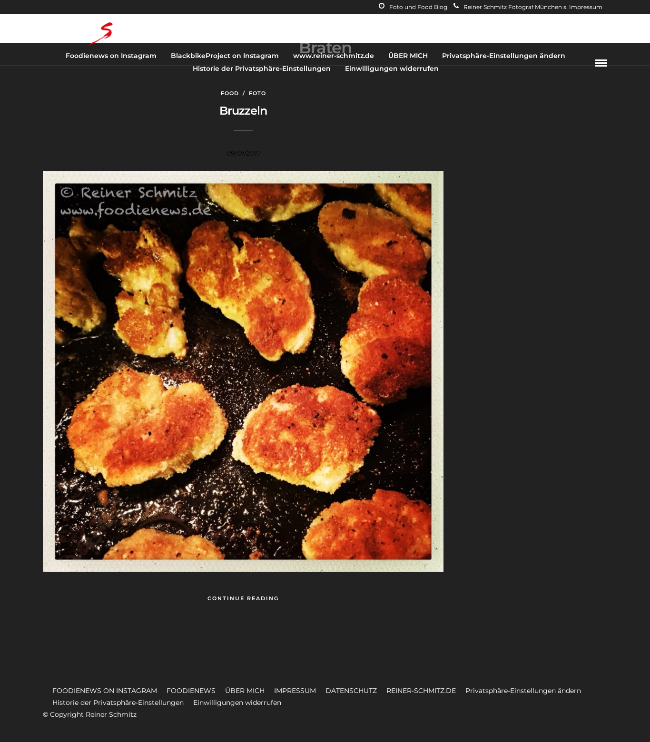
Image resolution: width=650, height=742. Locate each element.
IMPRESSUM (295, 690)
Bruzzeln (243, 110)
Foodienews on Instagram (111, 55)
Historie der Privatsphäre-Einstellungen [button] (118, 702)
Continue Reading (243, 598)
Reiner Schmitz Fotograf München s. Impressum (532, 6)
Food (230, 93)
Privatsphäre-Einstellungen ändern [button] (523, 690)
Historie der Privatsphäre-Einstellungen (262, 68)
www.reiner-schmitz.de (333, 55)
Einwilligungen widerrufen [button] (237, 702)
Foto (257, 93)
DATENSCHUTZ (351, 690)
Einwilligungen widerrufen (392, 68)
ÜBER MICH (408, 55)
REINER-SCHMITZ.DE (421, 690)
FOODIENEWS (191, 690)
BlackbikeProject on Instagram (225, 55)
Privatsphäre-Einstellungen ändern (503, 55)
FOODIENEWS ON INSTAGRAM (104, 690)
